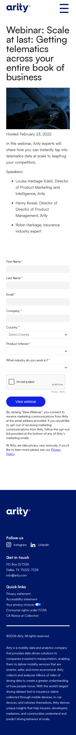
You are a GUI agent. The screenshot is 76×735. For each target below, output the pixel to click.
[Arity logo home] (18, 8)
